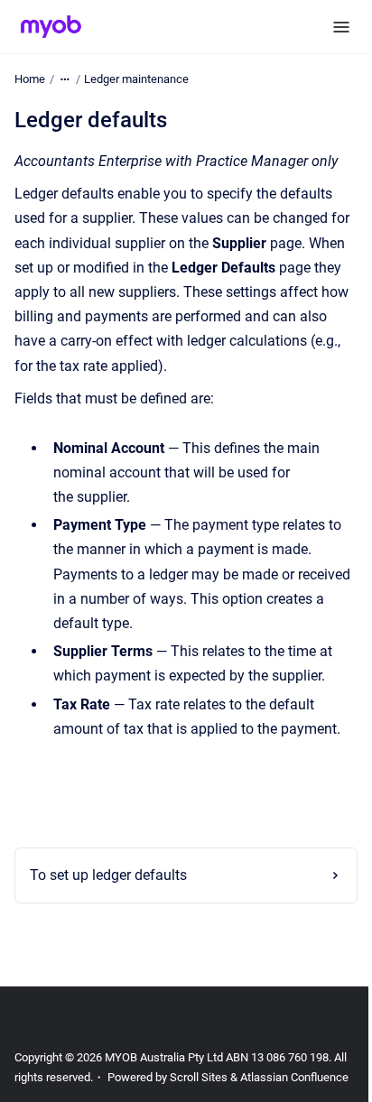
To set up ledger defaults (108, 875)
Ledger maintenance (136, 79)
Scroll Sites (214, 1077)
